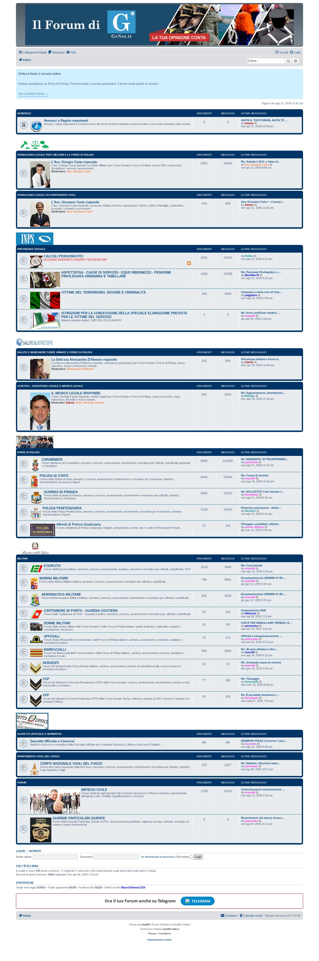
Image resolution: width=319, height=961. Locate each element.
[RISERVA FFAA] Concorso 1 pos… (264, 740)
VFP (46, 695)
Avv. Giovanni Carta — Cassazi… (262, 201)
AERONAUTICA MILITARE (61, 594)
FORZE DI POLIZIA (28, 452)
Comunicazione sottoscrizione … (263, 789)
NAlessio (250, 613)
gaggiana (251, 295)
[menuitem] (56, 52)
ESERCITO (52, 566)
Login (20, 851)
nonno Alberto (254, 527)
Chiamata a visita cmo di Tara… (261, 292)
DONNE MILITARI (57, 623)
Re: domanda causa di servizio (261, 662)
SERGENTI (50, 663)
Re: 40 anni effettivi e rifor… (259, 649)
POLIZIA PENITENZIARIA (62, 508)
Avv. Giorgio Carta (79, 171)
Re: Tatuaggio (250, 678)
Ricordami (182, 856)
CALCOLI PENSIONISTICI (63, 256)
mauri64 (250, 315)
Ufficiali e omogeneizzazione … (261, 636)
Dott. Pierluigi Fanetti (90, 402)
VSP (46, 679)
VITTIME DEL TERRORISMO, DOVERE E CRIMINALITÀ (103, 292)
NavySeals (251, 494)
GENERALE (24, 113)
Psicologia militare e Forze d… (261, 359)
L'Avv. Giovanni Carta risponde (75, 202)
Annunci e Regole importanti (66, 120)
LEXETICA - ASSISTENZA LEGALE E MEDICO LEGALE (50, 386)
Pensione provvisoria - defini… (261, 507)
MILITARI (22, 558)
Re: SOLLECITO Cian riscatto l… (262, 491)
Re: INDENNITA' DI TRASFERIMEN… (264, 459)
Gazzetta (250, 743)
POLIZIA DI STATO (54, 476)
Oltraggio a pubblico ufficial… (261, 524)
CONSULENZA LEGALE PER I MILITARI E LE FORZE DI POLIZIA (55, 154)
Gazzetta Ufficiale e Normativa (39, 734)
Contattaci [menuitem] (231, 915)
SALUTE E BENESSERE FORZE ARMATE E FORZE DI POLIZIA (54, 352)
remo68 (249, 652)
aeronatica (251, 625)
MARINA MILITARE (53, 578)
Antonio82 (251, 681)
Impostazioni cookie (159, 939)
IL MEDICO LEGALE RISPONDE (75, 393)
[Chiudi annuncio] (300, 72)
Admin (249, 123)
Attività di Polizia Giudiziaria (78, 524)
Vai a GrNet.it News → (33, 94)
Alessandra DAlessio (80, 368)
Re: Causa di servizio (255, 475)
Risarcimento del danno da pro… (262, 817)
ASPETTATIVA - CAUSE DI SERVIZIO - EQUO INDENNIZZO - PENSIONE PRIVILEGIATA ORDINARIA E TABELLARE (116, 274)
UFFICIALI (52, 636)
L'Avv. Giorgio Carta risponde (74, 162)
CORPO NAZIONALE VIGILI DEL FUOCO (71, 763)
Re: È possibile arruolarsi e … (260, 694)
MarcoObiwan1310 (133, 887)
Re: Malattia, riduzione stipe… (260, 763)
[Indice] (159, 24)
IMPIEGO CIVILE (94, 790)
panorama (251, 462)
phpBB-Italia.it (171, 929)
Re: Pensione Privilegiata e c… (261, 272)
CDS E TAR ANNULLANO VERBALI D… (266, 622)
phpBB (145, 924)
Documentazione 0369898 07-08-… (263, 577)
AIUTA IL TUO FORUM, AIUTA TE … (264, 120)
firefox (249, 255)
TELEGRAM (201, 901)
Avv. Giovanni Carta (80, 211)
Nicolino (250, 510)
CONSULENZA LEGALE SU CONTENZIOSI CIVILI (46, 195)
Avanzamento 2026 (253, 610)
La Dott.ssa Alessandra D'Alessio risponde (84, 359)
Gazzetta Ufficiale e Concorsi (52, 741)
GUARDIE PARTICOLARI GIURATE (79, 818)
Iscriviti (35, 851)
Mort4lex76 (252, 275)
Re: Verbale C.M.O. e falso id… (261, 161)
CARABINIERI (52, 459)
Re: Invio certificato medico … (261, 312)
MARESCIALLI (55, 649)
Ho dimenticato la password (157, 856)
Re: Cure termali (251, 565)
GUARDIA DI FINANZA (61, 492)
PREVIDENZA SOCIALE (31, 249)
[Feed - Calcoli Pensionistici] (189, 262)
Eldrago (250, 395)
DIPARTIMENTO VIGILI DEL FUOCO (38, 756)
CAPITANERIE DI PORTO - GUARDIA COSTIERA (81, 611)
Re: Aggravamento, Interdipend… (263, 392)
